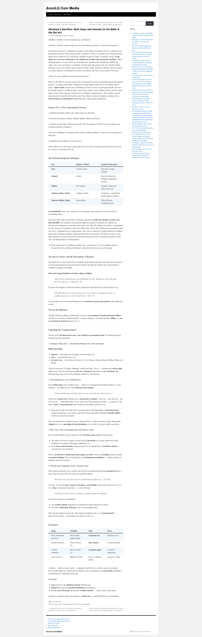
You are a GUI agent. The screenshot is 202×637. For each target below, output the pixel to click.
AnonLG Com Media (62, 7)
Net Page (67, 14)
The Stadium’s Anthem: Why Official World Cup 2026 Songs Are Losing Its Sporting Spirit (143, 145)
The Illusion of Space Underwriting (142, 67)
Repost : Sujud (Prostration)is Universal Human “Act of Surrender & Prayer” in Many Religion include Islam (106, 23)
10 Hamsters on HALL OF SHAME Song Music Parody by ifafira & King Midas (142, 35)
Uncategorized (68, 604)
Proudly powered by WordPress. (142, 631)
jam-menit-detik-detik (54, 627)
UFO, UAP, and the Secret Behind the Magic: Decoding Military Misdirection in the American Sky (142, 130)
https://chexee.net (52, 625)
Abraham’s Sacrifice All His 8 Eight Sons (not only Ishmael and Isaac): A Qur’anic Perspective (65, 23)
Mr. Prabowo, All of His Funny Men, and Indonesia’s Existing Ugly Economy (142, 42)
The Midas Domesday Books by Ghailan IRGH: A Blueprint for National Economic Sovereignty (141, 155)
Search (150, 23)
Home (51, 14)
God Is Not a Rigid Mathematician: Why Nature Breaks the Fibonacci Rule (142, 48)
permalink (86, 604)
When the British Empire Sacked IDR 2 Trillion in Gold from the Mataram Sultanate (142, 71)
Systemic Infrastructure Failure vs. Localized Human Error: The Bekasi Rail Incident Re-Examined (142, 63)
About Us (58, 14)
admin (71, 35)
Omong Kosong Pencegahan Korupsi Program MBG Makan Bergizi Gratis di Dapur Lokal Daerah (59, 621)
